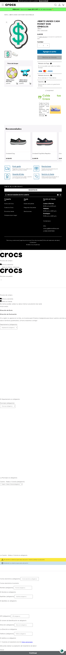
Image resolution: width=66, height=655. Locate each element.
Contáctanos (47, 221)
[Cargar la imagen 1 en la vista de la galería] (8, 54)
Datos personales (27, 642)
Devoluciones (28, 211)
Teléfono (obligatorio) (7, 634)
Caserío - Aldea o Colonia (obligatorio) (12, 482)
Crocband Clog (10, 153)
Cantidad (40, 42)
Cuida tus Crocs (8, 207)
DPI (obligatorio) (5, 616)
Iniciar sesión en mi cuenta (18, 195)
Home (6, 14)
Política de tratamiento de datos (51, 240)
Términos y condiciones (12, 240)
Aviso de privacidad (37, 240)
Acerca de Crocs (9, 203)
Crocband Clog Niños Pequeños (41, 153)
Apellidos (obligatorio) (7, 596)
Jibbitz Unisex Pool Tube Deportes (10, 81)
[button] (3, 5)
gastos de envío (43, 37)
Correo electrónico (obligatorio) (10, 579)
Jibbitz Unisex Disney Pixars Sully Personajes (24, 81)
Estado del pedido (29, 203)
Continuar (33, 653)
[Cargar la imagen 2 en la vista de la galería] (15, 54)
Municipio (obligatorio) (7, 403)
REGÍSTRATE (33, 190)
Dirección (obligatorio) (7, 625)
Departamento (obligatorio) (8, 324)
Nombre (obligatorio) (6, 588)
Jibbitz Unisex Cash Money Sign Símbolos (21, 14)
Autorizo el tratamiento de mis (17, 642)
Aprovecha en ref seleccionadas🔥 (37, 9)
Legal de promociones (25, 240)
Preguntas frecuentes (30, 207)
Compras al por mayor (10, 215)
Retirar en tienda (49, 57)
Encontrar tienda (9, 211)
